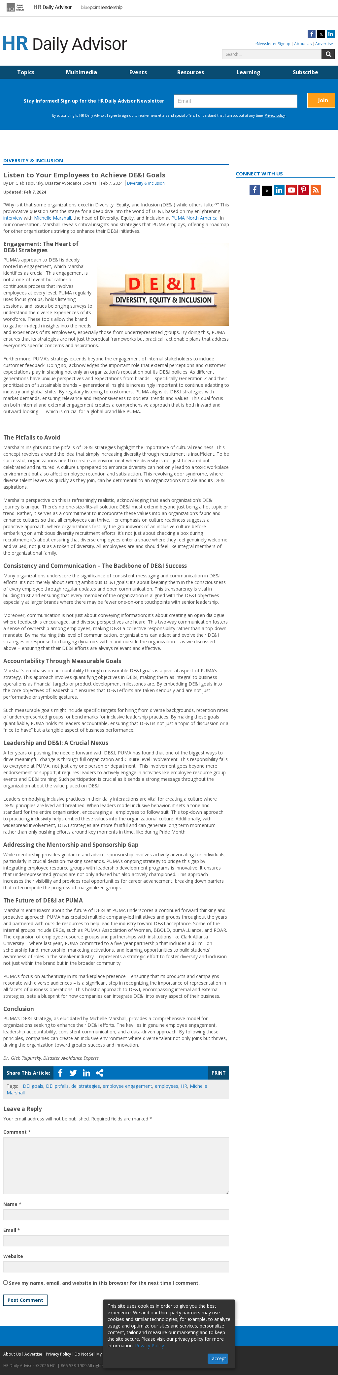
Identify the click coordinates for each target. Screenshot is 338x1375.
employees (166, 1086)
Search (328, 54)
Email (11, 1230)
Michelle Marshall (52, 218)
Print (219, 1073)
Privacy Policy (58, 1354)
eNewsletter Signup (272, 43)
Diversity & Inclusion (146, 183)
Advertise (324, 43)
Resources (190, 72)
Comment (17, 1132)
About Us (303, 43)
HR (184, 1086)
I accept (217, 1358)
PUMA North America (194, 218)
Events (138, 72)
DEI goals (33, 1086)
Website (13, 1256)
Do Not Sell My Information (100, 1354)
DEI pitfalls (57, 1086)
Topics (25, 72)
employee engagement (127, 1086)
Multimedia (81, 72)
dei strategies (85, 1086)
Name (12, 1204)
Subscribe (305, 72)
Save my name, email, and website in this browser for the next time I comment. (104, 1283)
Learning (248, 72)
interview (12, 218)
